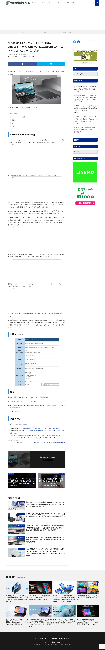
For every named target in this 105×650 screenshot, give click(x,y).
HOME (8, 32)
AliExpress (22, 549)
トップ (33, 3)
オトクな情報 (39, 638)
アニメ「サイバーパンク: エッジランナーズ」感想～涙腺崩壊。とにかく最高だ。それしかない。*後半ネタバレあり (85, 129)
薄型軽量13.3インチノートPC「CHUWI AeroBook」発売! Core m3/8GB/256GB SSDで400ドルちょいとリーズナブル (46, 32)
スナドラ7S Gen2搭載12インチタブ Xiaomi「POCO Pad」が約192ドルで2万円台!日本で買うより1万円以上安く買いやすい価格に (85, 88)
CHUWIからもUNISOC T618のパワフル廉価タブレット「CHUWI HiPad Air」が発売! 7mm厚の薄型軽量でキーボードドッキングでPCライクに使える (17, 621)
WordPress (67, 644)
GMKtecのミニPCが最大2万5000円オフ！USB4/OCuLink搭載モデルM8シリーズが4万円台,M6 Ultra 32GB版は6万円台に (45, 516)
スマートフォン (41, 3)
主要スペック (14, 120)
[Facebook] (22, 64)
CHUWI (25, 54)
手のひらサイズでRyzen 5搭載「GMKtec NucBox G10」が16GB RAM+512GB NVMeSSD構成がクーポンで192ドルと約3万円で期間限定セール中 (45, 504)
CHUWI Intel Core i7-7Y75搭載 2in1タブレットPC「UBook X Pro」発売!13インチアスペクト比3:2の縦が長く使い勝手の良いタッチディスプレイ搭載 (64, 598)
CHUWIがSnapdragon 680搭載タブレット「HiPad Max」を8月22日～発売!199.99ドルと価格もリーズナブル (40, 597)
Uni (76, 91)
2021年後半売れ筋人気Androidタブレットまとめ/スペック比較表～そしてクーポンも (88, 597)
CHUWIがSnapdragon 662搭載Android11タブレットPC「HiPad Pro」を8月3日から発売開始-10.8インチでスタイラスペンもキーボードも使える (88, 621)
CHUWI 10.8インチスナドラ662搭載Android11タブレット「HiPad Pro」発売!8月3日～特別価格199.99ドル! (64, 621)
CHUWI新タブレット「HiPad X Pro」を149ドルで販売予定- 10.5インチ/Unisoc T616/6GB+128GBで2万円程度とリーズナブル (17, 598)
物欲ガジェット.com (57, 642)
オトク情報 (66, 3)
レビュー (47, 638)
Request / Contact (64, 638)
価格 (12, 123)
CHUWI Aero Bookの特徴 (17, 117)
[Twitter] (51, 64)
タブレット (50, 3)
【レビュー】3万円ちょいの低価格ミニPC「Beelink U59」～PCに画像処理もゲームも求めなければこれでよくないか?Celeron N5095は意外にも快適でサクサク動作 (45, 528)
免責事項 (54, 638)
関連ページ (14, 126)
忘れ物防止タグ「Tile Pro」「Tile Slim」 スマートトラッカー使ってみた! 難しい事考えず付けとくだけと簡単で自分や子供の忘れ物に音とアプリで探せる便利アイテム (85, 108)
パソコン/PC (58, 3)
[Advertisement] (52, 18)
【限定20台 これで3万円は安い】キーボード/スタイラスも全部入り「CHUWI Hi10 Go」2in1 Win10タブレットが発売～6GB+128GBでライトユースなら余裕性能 (40, 622)
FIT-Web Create (51, 644)
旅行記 (72, 3)
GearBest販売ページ (15, 412)
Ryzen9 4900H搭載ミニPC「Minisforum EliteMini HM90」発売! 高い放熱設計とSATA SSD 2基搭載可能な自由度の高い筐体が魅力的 (45, 539)
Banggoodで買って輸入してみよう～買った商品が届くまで (44, 435)
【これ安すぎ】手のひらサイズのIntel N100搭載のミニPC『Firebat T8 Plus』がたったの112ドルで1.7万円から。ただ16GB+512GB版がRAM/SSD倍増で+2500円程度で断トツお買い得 (45, 552)
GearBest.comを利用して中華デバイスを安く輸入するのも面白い (41, 428)
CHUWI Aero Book (22, 424)
